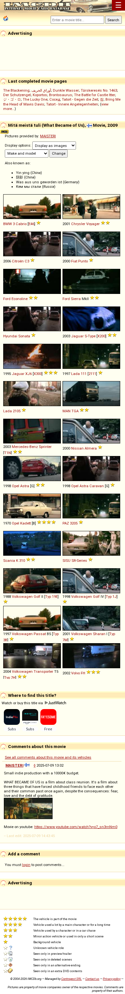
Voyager (93, 224)
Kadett (25, 523)
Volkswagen (22, 596)
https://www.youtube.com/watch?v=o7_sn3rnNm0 (75, 827)
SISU (67, 560)
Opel (15, 486)
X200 (101, 336)
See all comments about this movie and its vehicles (48, 757)
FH (83, 673)
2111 (92, 373)
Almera (91, 448)
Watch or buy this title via (23, 703)
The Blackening (16, 90)
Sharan (99, 634)
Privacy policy (112, 978)
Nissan (77, 448)
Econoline (20, 298)
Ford (7, 298)
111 (84, 373)
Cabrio (21, 224)
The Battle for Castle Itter (94, 95)
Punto (83, 261)
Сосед (54, 99)
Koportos (40, 95)
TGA (75, 411)
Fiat (74, 261)
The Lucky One (35, 99)
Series (82, 560)
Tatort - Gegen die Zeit (80, 99)
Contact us (92, 978)
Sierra (76, 298)
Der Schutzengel (17, 95)
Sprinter (45, 446)
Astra (24, 486)
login (26, 864)
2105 (17, 411)
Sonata (24, 336)
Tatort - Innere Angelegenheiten (72, 104)
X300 (38, 373)
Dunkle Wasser (66, 90)
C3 (27, 261)
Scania (9, 560)
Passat (40, 634)
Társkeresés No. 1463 (99, 90)
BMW (7, 224)
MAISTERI (48, 136)
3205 (74, 523)
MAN (67, 411)
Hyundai (10, 336)
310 (22, 560)
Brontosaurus (60, 95)
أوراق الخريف (41, 90)
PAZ (66, 523)
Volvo (75, 673)
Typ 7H (9, 677)
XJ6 (28, 373)
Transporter (43, 671)
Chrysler (78, 224)
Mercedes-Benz (25, 446)
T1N (7, 453)
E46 (31, 224)
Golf (37, 596)
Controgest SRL (71, 978)
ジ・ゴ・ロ (12, 99)
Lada (75, 373)
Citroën (18, 261)
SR (73, 560)
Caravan (96, 486)
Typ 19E (51, 596)
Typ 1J (111, 596)
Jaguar (77, 336)
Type (92, 336)
